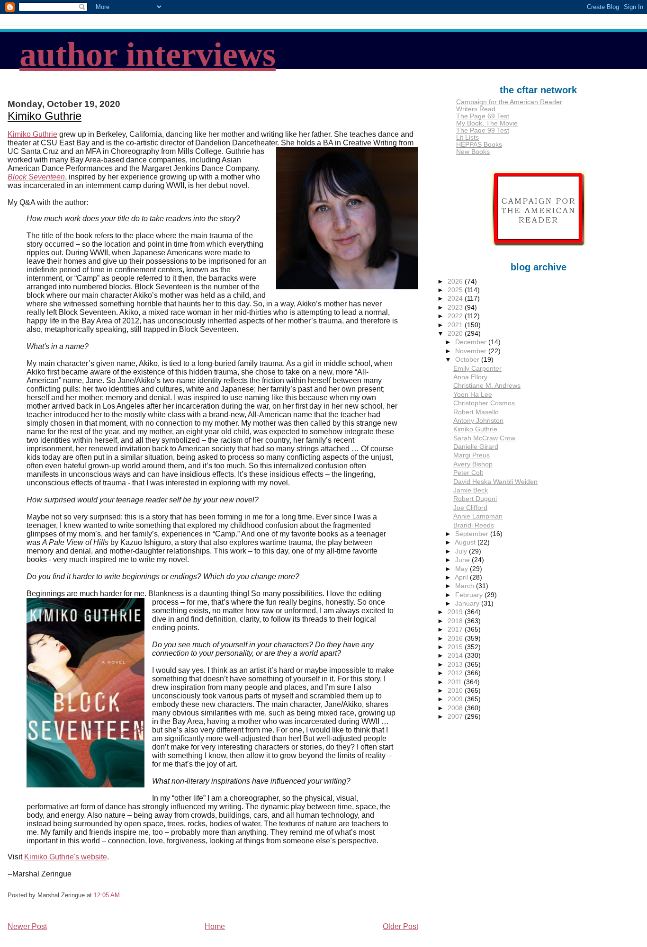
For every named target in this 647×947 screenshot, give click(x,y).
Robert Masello (476, 412)
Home (215, 926)
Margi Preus (471, 455)
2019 (456, 612)
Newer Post (27, 926)
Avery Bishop (473, 464)
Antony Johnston (478, 420)
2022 (456, 316)
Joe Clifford (470, 507)
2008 (456, 708)
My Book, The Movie (487, 123)
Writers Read (475, 109)
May (462, 568)
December (471, 342)
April (462, 577)
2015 (456, 647)
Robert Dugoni (475, 498)
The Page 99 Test (482, 130)
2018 (456, 621)
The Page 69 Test (482, 116)
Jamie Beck (470, 490)
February (470, 595)
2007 (456, 716)
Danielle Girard (475, 446)
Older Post (400, 926)
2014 (456, 655)
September (472, 533)
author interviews (147, 54)
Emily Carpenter (477, 368)
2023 (456, 307)
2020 (456, 333)
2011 (456, 682)
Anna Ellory (470, 377)
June (463, 559)
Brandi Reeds (473, 525)
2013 (456, 664)
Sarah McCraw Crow (484, 438)
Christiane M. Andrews (487, 385)
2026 (456, 281)
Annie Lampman (478, 516)
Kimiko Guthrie (44, 115)
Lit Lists (467, 137)
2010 (456, 690)
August (466, 542)
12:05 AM (107, 895)
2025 (456, 290)
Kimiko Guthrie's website (65, 857)
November (471, 351)
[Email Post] (123, 895)
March (465, 586)
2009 (456, 699)
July (462, 551)
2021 (456, 325)
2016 (456, 638)
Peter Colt (468, 472)
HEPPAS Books (479, 144)
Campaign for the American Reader (509, 102)
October (468, 359)
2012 (456, 673)
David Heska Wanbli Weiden (495, 481)
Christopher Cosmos (484, 403)
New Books (473, 151)
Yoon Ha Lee (472, 394)
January (468, 603)
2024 (456, 298)
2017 (456, 629)
